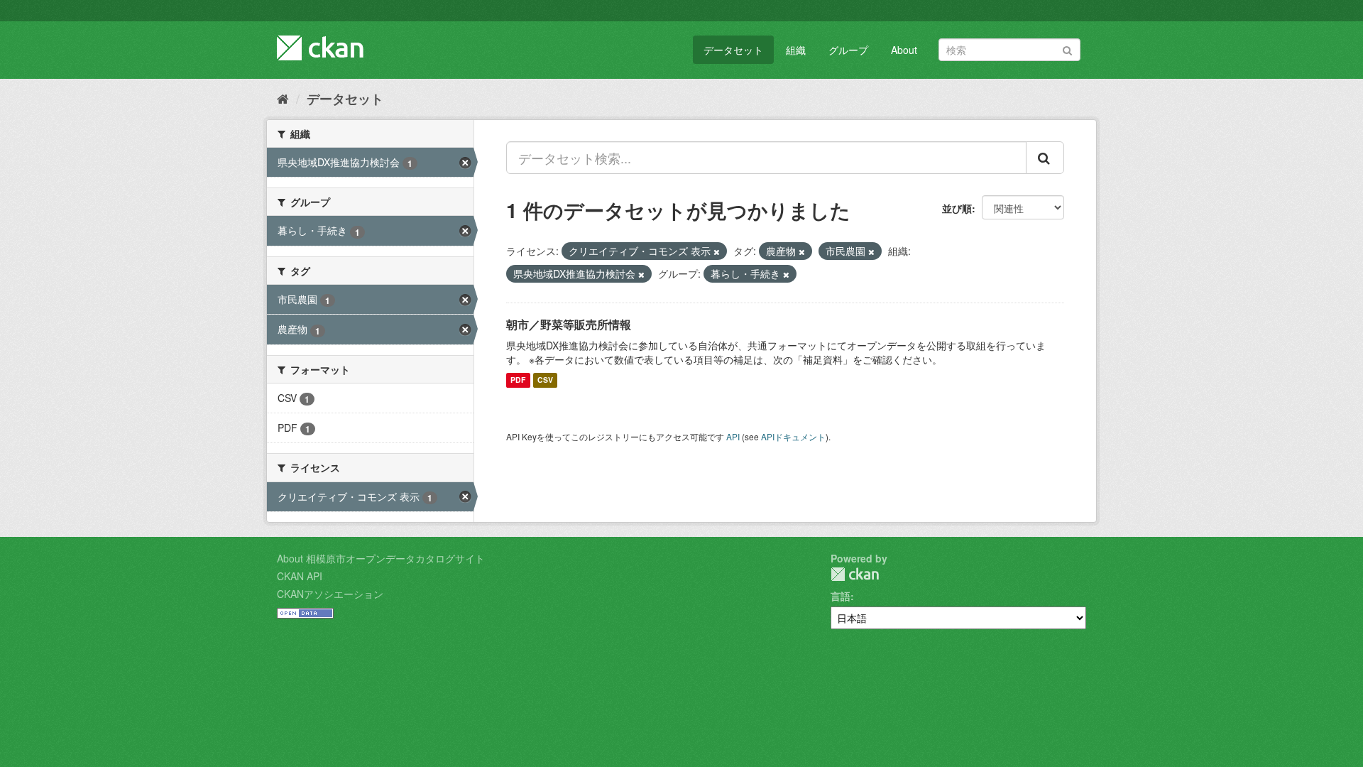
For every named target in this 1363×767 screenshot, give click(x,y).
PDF (517, 380)
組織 (796, 50)
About (904, 50)
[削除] (716, 251)
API (733, 436)
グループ (848, 50)
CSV (545, 380)
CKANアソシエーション (330, 594)
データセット (733, 50)
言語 (840, 596)
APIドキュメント (793, 436)
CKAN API (299, 576)
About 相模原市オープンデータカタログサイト (381, 558)
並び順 (957, 208)
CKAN (855, 574)
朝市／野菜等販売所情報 (568, 324)
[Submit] (1067, 49)
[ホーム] (283, 98)
